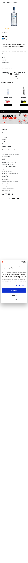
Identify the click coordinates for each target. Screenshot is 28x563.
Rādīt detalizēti (20, 285)
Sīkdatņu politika (5, 186)
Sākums (4, 2)
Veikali (3, 135)
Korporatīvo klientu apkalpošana (9, 149)
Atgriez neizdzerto (6, 156)
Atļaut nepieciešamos (14, 299)
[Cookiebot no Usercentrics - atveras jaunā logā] (20, 262)
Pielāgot (13, 295)
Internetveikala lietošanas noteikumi (10, 181)
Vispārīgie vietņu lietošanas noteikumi (10, 183)
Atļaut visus (14, 290)
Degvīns (15, 2)
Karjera (3, 141)
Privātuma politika (6, 179)
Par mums (4, 137)
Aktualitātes (4, 139)
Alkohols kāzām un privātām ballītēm (10, 154)
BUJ (3, 143)
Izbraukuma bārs (6, 152)
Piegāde (4, 132)
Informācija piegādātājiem (8, 188)
